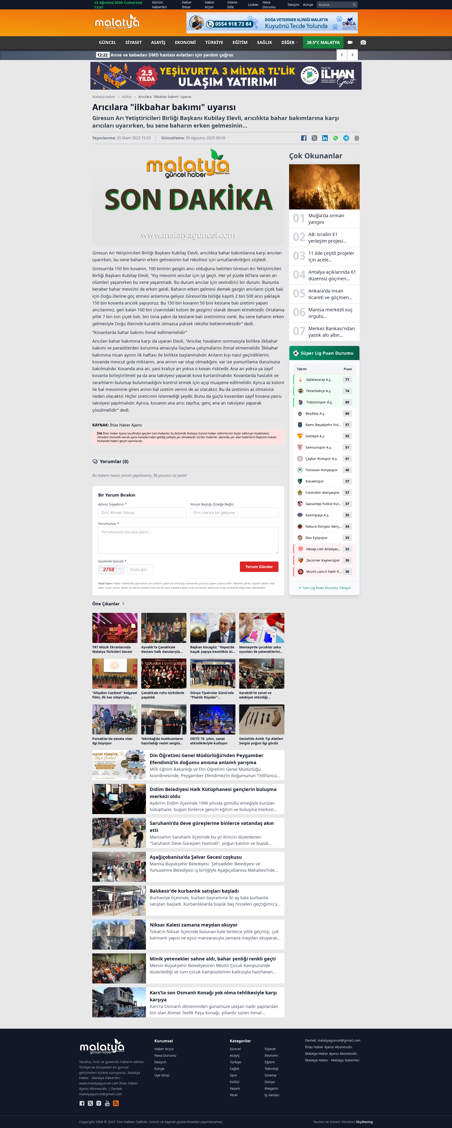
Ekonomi (185, 42)
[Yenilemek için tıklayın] (111, 569)
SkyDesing (364, 1122)
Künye (308, 4)
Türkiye (214, 42)
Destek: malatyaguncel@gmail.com (332, 1040)
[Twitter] (90, 1103)
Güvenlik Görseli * (112, 561)
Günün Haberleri (159, 4)
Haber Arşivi (209, 4)
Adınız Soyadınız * (112, 504)
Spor (233, 1075)
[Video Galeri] (350, 42)
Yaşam (235, 1088)
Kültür (127, 96)
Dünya (270, 1082)
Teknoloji (271, 1068)
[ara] (354, 5)
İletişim (293, 4)
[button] (342, 54)
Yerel (234, 1095)
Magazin (271, 1088)
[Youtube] (107, 1103)
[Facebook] (82, 1103)
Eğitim (240, 42)
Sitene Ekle (232, 4)
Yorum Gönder (259, 566)
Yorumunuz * (108, 523)
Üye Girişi (162, 1075)
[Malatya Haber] (117, 23)
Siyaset (133, 42)
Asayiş (158, 42)
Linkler (253, 4)
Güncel (107, 42)
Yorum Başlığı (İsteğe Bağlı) (212, 504)
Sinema (270, 1075)
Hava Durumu (269, 4)
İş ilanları (272, 1095)
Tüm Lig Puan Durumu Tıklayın (327, 588)
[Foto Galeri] (363, 42)
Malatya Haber (103, 96)
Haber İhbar (187, 4)
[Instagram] (99, 1103)
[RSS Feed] (116, 1103)
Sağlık (264, 42)
